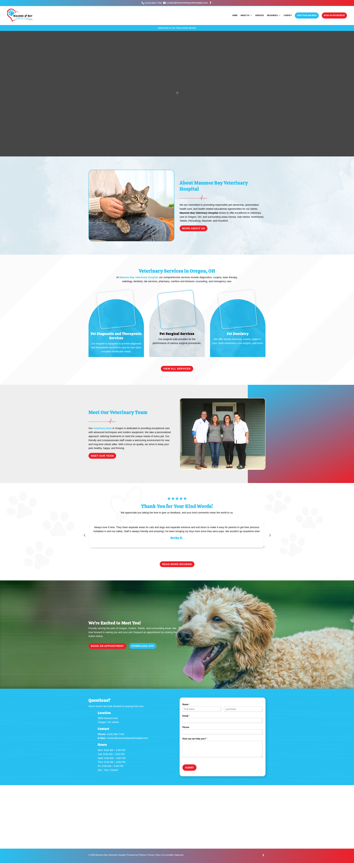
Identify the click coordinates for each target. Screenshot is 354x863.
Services (259, 15)
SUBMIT (189, 767)
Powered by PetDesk (136, 855)
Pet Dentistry (238, 334)
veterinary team (102, 428)
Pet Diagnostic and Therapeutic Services (116, 336)
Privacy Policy (154, 855)
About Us (244, 15)
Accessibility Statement (172, 855)
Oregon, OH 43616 (108, 722)
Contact (288, 15)
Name (186, 704)
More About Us (193, 228)
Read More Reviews (177, 564)
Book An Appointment (334, 15)
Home (234, 15)
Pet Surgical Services (177, 334)
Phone (185, 727)
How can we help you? (194, 739)
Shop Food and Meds (307, 15)
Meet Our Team (102, 455)
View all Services (177, 368)
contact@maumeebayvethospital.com (127, 738)
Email (186, 716)
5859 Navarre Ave (108, 718)
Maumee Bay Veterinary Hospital (199, 212)
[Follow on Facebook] (263, 855)
